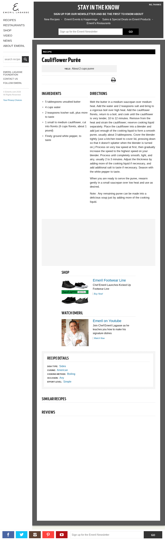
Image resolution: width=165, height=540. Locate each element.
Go (153, 535)
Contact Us (10, 79)
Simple (67, 381)
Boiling (71, 374)
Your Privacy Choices (12, 100)
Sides (62, 366)
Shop (7, 30)
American (62, 370)
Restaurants (14, 25)
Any (61, 377)
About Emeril (14, 45)
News (7, 40)
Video (7, 35)
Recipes (9, 20)
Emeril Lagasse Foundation (12, 73)
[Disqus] (98, 462)
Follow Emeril (12, 83)
